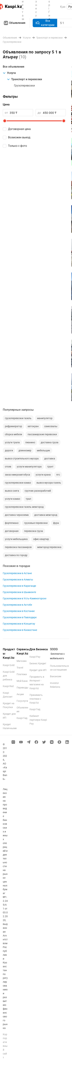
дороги (9, 450)
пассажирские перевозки (42, 434)
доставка (49, 458)
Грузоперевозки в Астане (17, 573)
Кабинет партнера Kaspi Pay (38, 720)
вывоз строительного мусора (22, 458)
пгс (58, 474)
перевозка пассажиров (18, 547)
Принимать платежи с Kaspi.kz (36, 699)
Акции (20, 694)
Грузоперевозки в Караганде (19, 585)
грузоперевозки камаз (18, 482)
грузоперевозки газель (18, 418)
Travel (20, 667)
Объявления (17, 23)
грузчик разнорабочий (38, 490)
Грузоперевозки (24, 85)
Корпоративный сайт (5, 1046)
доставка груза (49, 442)
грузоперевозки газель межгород (24, 506)
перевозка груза (33, 531)
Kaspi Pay (35, 656)
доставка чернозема (17, 514)
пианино (30, 442)
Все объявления (13, 66)
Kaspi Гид (22, 718)
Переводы (22, 687)
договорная (12, 531)
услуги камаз (12, 498)
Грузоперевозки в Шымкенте (19, 592)
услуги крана (43, 474)
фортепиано (12, 523)
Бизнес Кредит (38, 663)
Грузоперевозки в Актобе (17, 604)
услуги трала (12, 442)
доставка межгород (45, 514)
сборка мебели (13, 434)
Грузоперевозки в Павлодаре (20, 617)
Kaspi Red (8, 686)
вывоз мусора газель (49, 482)
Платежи (22, 674)
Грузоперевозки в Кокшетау (19, 623)
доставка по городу (16, 555)
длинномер (25, 450)
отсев (8, 466)
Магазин (22, 661)
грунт (50, 466)
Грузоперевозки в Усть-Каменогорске (24, 598)
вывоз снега (12, 490)
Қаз (62, 6)
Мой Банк (22, 681)
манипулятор (44, 418)
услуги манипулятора (29, 466)
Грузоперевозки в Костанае (19, 611)
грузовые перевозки (36, 523)
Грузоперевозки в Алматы (18, 579)
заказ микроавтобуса (17, 474)
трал (28, 498)
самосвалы (50, 426)
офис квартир (41, 539)
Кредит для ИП (38, 670)
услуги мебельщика (16, 539)
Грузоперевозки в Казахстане (20, 630)
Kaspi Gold (9, 665)
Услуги (11, 73)
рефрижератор (13, 426)
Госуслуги (22, 700)
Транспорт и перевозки (26, 79)
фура (56, 523)
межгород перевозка (49, 547)
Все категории (47, 23)
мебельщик (43, 450)
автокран (33, 426)
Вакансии (55, 676)
